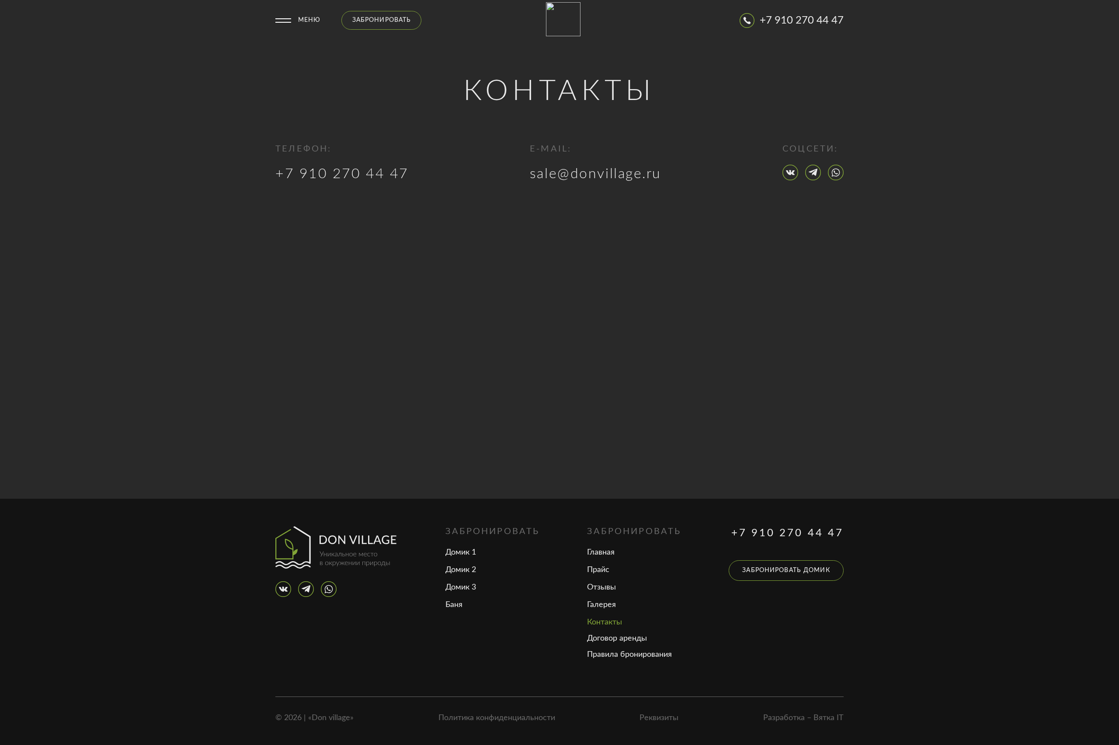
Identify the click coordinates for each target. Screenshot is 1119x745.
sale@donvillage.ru (595, 174)
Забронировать (381, 20)
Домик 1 (460, 552)
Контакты (604, 622)
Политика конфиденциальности (496, 718)
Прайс (598, 570)
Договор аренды (617, 638)
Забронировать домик (786, 570)
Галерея (601, 605)
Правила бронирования (629, 655)
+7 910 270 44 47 (342, 174)
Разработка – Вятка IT (803, 718)
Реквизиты (658, 718)
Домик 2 (460, 570)
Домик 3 (460, 587)
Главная (601, 552)
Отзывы (601, 587)
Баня (453, 605)
